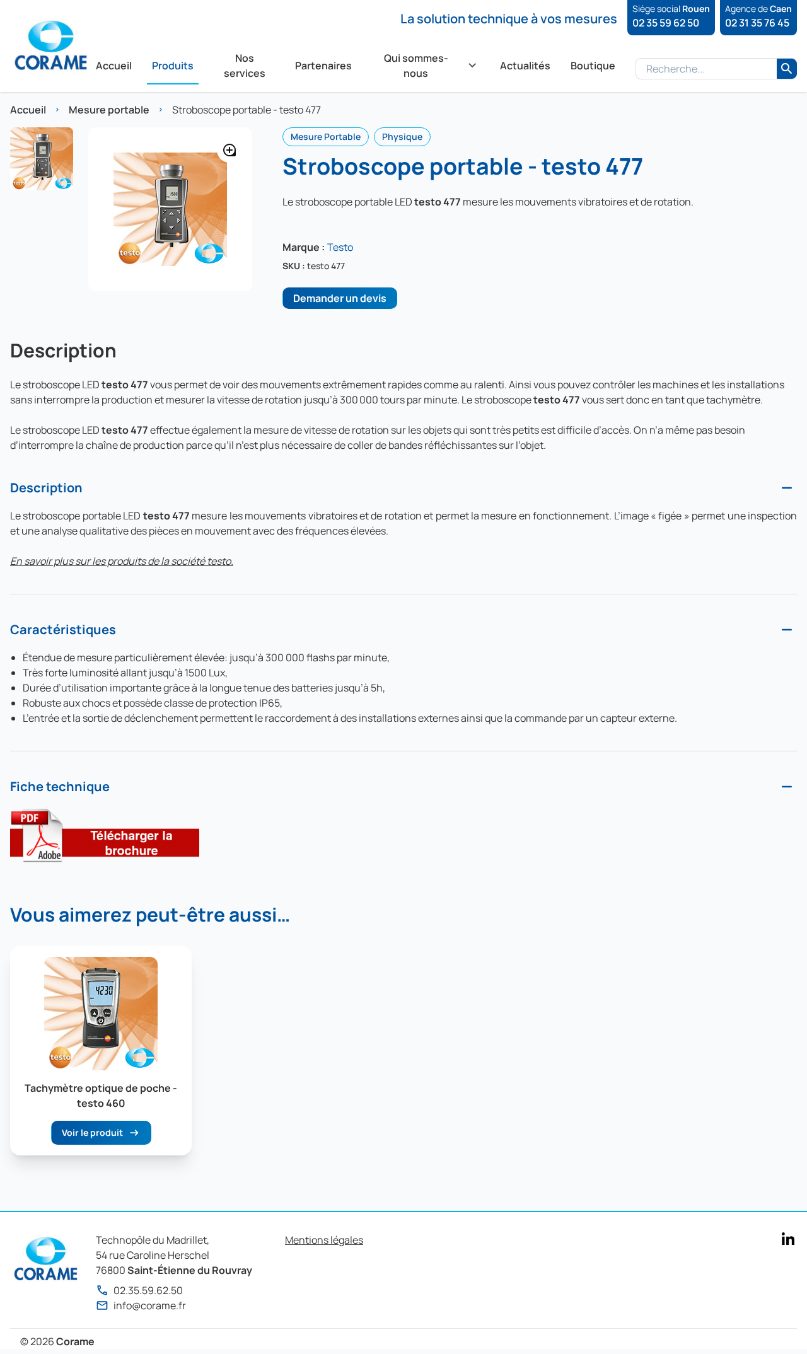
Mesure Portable (326, 136)
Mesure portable (109, 110)
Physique (402, 136)
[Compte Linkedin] (788, 1238)
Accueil (28, 110)
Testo (340, 247)
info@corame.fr (149, 1305)
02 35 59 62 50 (665, 23)
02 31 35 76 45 (757, 23)
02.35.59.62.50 (148, 1290)
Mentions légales (324, 1240)
